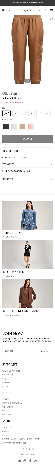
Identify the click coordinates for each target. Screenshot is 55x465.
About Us (6, 428)
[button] (8, 98)
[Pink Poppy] (30, 126)
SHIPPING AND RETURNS (16, 171)
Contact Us (7, 375)
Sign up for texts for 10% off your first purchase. (27, 3)
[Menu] (3, 10)
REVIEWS (7, 179)
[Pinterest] (35, 461)
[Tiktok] (30, 461)
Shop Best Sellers (9, 276)
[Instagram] (25, 461)
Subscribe (45, 351)
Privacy (6, 435)
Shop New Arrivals (10, 237)
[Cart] (51, 10)
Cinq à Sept (30, 449)
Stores (5, 399)
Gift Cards (7, 407)
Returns (6, 386)
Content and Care (14, 157)
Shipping (6, 383)
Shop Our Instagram (12, 403)
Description (10, 151)
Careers (6, 432)
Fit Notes (8, 164)
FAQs (4, 379)
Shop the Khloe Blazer (11, 315)
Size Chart (7, 415)
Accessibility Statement (14, 443)
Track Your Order (11, 371)
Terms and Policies (27, 454)
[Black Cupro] (6, 126)
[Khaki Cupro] (22, 126)
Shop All (6, 411)
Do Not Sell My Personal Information (21, 439)
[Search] (9, 10)
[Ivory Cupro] (14, 126)
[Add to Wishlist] (51, 19)
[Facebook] (20, 461)
